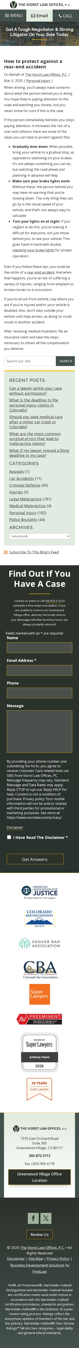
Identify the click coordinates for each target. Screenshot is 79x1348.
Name (12, 637)
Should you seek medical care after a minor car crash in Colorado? (36, 421)
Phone (13, 683)
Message (15, 705)
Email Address (21, 660)
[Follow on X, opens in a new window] (45, 1218)
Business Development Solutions (37, 1265)
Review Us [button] (40, 1234)
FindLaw (39, 1271)
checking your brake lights (33, 250)
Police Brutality (23, 519)
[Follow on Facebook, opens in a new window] (33, 1218)
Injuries (16, 492)
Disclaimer (15, 827)
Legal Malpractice (25, 499)
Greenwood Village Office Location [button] (39, 1177)
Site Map (35, 1258)
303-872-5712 (53, 601)
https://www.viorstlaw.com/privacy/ (34, 817)
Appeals (16, 471)
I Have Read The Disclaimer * (40, 837)
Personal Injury (38, 80)
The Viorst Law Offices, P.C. (46, 74)
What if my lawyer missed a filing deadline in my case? (39, 453)
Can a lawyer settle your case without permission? (35, 391)
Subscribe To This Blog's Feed (34, 552)
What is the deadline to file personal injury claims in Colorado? (33, 405)
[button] (13, 15)
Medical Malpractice (27, 505)
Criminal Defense (24, 485)
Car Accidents (21, 478)
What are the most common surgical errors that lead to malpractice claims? (35, 438)
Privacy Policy (58, 1258)
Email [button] (42, 15)
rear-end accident (41, 272)
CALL (68, 16)
